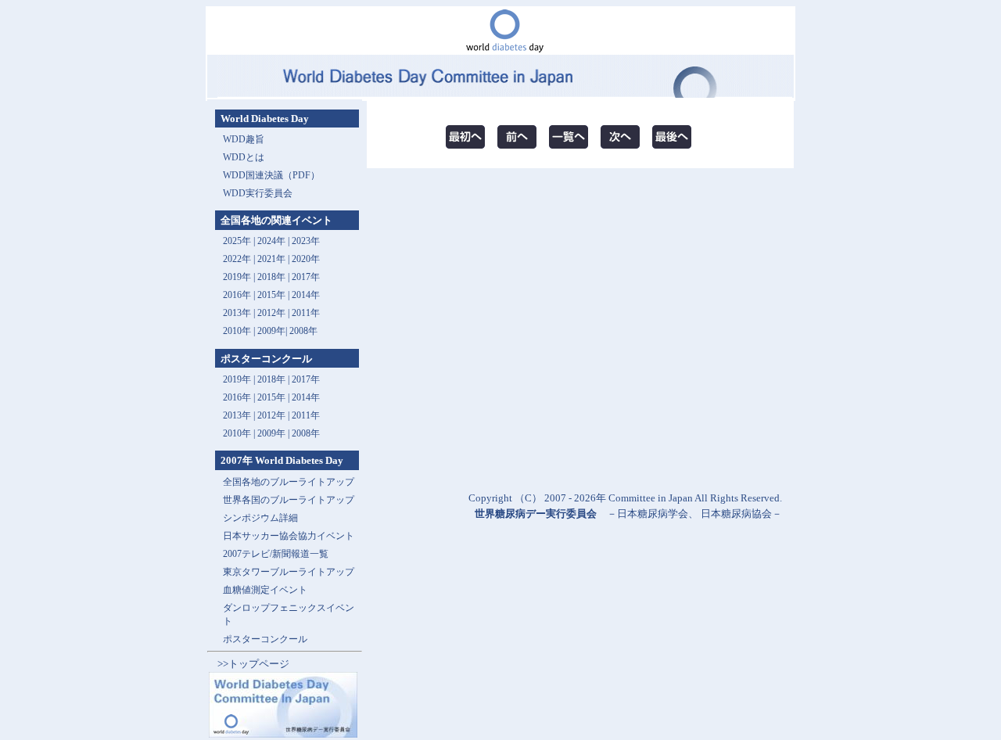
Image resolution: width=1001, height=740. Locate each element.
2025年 (237, 240)
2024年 (271, 240)
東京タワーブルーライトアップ (288, 571)
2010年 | (240, 433)
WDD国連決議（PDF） (271, 175)
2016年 (237, 294)
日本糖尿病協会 (736, 513)
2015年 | (274, 397)
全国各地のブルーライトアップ (288, 481)
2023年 (306, 240)
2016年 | (240, 397)
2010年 (237, 330)
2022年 (237, 258)
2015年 (271, 294)
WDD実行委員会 (257, 193)
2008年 (303, 330)
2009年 (271, 330)
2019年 (237, 276)
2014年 (306, 294)
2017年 (306, 276)
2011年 (306, 312)
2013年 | (240, 312)
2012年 (271, 312)
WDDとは (243, 157)
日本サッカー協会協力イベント (288, 535)
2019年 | (240, 379)
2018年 (271, 276)
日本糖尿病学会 (652, 513)
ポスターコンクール (265, 639)
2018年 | (274, 379)
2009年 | (274, 433)
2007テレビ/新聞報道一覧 (275, 553)
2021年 (271, 258)
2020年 (306, 258)
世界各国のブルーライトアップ (288, 499)
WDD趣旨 (243, 139)
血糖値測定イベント (265, 589)
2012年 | (274, 415)
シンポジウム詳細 (260, 517)
